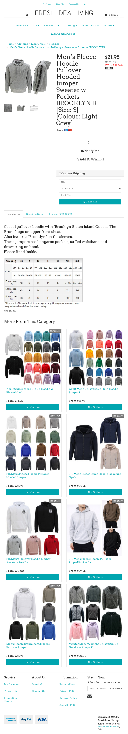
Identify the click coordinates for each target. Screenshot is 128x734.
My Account (11, 684)
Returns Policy (68, 698)
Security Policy (69, 705)
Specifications (34, 214)
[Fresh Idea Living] (64, 12)
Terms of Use (67, 684)
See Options (33, 407)
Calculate (91, 201)
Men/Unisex (38, 43)
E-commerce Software (108, 726)
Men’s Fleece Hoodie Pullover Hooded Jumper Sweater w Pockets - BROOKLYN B (57, 47)
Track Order (11, 691)
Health (108, 25)
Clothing (69, 25)
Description (14, 214)
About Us (60, 4)
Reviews (54, 214)
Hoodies (54, 43)
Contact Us (74, 4)
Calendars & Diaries (26, 25)
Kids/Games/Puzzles (63, 33)
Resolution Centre (10, 700)
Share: (60, 130)
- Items (113, 15)
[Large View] (8, 108)
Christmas (50, 25)
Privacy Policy (68, 691)
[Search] (27, 15)
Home (10, 43)
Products (47, 4)
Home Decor (89, 25)
